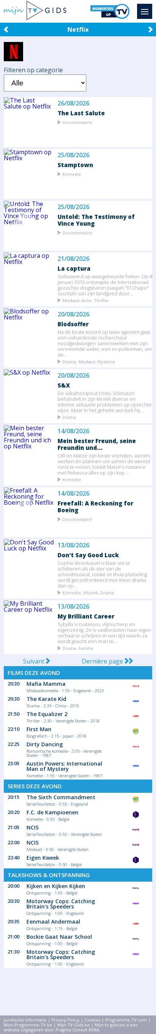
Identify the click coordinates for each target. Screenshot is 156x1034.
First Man (39, 729)
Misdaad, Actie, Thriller (85, 300)
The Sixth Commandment (61, 797)
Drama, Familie (77, 647)
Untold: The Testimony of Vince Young (96, 220)
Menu (144, 11)
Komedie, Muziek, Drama (88, 592)
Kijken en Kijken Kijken (56, 886)
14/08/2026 (73, 431)
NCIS (33, 827)
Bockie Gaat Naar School (59, 936)
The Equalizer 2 (47, 714)
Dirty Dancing (45, 744)
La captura (74, 268)
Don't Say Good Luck (88, 554)
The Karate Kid (46, 698)
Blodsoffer (73, 323)
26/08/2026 (73, 103)
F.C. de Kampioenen (52, 812)
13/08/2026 (73, 545)
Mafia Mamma (46, 683)
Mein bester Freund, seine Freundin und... (97, 444)
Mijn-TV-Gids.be (73, 1025)
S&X (64, 385)
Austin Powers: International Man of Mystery (64, 766)
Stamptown (75, 164)
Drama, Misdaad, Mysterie (88, 361)
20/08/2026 (73, 314)
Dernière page (103, 661)
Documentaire (77, 121)
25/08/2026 (73, 155)
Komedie (71, 173)
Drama (69, 416)
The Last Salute (81, 112)
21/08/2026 (73, 258)
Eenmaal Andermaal (53, 921)
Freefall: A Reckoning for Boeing (95, 506)
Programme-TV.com (126, 1020)
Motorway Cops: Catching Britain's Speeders (61, 904)
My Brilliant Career (86, 616)
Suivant (34, 661)
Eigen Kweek (43, 857)
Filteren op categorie (33, 70)
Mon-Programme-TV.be (28, 1025)
